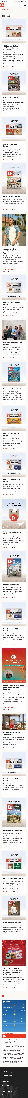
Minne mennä (13, 268)
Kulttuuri (6, 268)
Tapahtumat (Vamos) (8, 269)
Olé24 (19, 1)
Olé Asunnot (23, 1)
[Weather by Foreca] (7, 1033)
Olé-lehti (15, 1)
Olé (3, 9)
